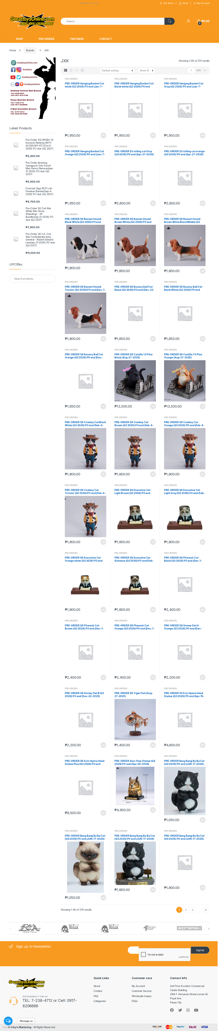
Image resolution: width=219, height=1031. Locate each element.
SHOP (19, 38)
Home (12, 50)
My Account (203, 3)
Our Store (168, 3)
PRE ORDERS (46, 38)
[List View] (76, 70)
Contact (98, 990)
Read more (103, 135)
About (97, 986)
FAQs (134, 1001)
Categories (100, 1001)
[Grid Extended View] (71, 70)
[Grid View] (65, 70)
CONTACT (106, 38)
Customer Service (142, 990)
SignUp (200, 950)
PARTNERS (77, 38)
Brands (30, 50)
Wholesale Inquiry (142, 996)
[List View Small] (82, 70)
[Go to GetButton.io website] (8, 1027)
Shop (185, 3)
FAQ (96, 996)
